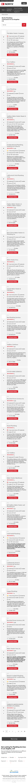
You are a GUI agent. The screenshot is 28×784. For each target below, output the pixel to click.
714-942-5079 (11, 638)
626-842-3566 (11, 135)
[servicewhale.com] (14, 771)
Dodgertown (4, 757)
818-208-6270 (11, 334)
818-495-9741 (11, 106)
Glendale (12, 757)
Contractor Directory (9, 9)
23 (21, 731)
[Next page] (24, 731)
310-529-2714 (11, 194)
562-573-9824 (11, 468)
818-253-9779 (11, 552)
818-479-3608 (11, 79)
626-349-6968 (11, 250)
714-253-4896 (11, 694)
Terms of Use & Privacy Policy (18, 778)
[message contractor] (4, 37)
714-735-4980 (11, 416)
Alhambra (20, 761)
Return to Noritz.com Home (7, 0)
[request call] (4, 40)
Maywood (3, 761)
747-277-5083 (11, 581)
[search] (24, 25)
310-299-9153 (11, 307)
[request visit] (4, 42)
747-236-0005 (11, 52)
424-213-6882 (11, 361)
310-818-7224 (11, 279)
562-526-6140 (11, 388)
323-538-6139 (11, 165)
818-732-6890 (11, 222)
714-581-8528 (11, 665)
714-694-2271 (11, 495)
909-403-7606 (11, 723)
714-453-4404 (11, 443)
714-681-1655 (11, 610)
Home (3, 10)
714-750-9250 (11, 523)
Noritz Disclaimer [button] (7, 778)
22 (18, 731)
